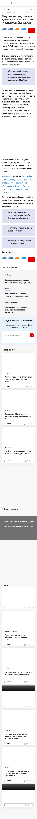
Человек (5, 9)
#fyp (4, 180)
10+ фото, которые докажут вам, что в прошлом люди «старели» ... (18, 452)
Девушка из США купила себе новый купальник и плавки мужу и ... (18, 416)
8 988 (27, 644)
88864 (28, 386)
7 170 (27, 706)
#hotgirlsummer (8, 183)
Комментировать (31, 30)
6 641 (27, 682)
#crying (26, 186)
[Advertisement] (18, 138)
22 (32, 743)
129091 (28, 423)
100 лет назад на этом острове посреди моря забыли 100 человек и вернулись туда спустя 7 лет (18, 599)
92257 (28, 461)
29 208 (27, 781)
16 (33, 706)
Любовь (8, 275)
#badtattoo (28, 180)
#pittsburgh (11, 180)
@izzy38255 (7, 176)
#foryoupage (7, 186)
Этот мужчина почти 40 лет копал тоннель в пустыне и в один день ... (18, 379)
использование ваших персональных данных (19, 341)
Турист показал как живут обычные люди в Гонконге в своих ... (16, 637)
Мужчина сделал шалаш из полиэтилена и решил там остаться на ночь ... (16, 736)
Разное (7, 373)
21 (33, 607)
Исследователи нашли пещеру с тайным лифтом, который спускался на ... (18, 773)
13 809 (27, 607)
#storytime (18, 186)
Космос (7, 669)
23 (32, 682)
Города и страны (11, 302)
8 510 (27, 743)
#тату (11, 252)
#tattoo (20, 180)
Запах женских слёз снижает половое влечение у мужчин (17, 281)
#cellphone (6, 189)
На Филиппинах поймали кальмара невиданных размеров (16, 309)
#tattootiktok (21, 183)
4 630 (27, 805)
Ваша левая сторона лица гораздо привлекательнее (16, 295)
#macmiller (27, 176)
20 (32, 644)
